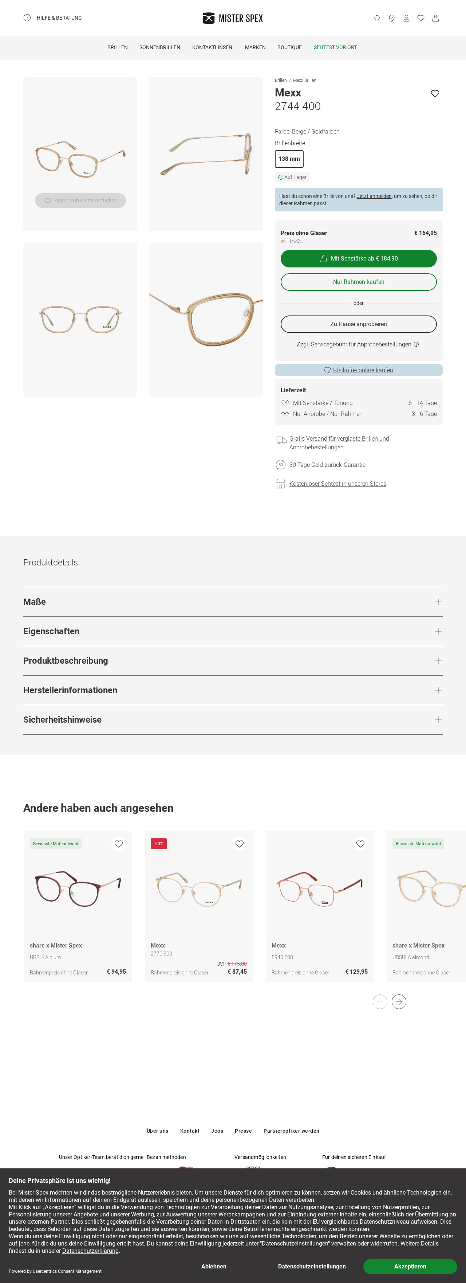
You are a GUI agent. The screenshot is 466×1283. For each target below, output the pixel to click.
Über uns (158, 1131)
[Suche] (377, 18)
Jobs (217, 1131)
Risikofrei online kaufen (363, 370)
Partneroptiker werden (292, 1131)
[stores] (391, 18)
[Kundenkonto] (406, 18)
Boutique (289, 47)
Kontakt (190, 1131)
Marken (255, 47)
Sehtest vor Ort (335, 47)
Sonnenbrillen (159, 47)
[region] (233, 914)
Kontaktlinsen (212, 47)
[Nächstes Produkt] (399, 1001)
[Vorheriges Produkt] (380, 1001)
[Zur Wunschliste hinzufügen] (435, 93)
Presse (243, 1131)
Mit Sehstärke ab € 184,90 (364, 258)
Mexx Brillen (304, 80)
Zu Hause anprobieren (358, 324)
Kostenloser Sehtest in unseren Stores (337, 484)
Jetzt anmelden (374, 196)
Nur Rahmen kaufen (358, 281)
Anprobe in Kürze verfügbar (85, 200)
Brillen (117, 47)
